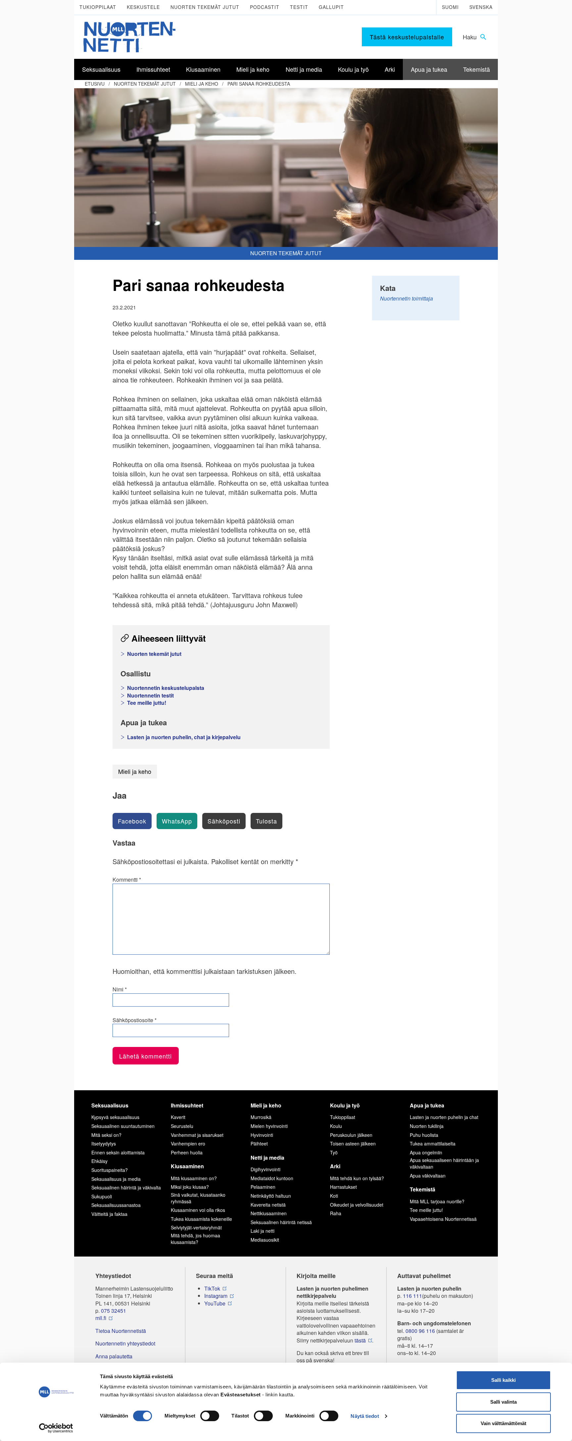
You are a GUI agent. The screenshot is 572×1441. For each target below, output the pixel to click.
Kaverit (178, 1117)
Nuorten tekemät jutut (204, 7)
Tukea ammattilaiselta (432, 1143)
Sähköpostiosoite (135, 1020)
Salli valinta (503, 1402)
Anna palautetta (113, 1356)
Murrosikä (261, 1117)
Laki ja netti (262, 1230)
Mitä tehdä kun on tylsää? (357, 1178)
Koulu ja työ (345, 1105)
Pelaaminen (263, 1186)
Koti (334, 1195)
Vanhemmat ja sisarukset (197, 1135)
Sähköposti (224, 821)
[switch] (209, 1416)
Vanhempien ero (188, 1143)
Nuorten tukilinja (427, 1126)
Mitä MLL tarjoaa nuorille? (437, 1201)
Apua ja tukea (427, 1105)
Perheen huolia (187, 1152)
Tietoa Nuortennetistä (120, 1331)
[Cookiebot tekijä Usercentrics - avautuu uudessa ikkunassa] (56, 1428)
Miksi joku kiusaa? (190, 1186)
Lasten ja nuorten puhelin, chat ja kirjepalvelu (184, 737)
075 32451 (113, 1310)
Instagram (215, 1296)
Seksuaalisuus (109, 1105)
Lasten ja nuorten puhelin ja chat (444, 1117)
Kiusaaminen (187, 1166)
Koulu (336, 1126)
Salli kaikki (503, 1380)
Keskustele (143, 7)
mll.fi (100, 1318)
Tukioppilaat (97, 7)
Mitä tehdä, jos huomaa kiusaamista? (195, 1238)
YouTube (214, 1303)
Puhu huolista (424, 1135)
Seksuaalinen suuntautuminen (123, 1126)
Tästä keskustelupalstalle (407, 36)
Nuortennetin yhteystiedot (125, 1343)
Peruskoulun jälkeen (351, 1135)
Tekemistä (422, 1189)
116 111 (412, 1296)
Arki (335, 1166)
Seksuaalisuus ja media (116, 1179)
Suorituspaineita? (109, 1170)
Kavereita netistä (268, 1204)
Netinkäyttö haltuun (271, 1195)
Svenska (481, 7)
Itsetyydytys (103, 1143)
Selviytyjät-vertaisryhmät (196, 1227)
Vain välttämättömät (503, 1423)
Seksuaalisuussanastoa (116, 1205)
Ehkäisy (99, 1161)
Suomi (450, 7)
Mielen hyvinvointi (269, 1126)
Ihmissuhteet (187, 1105)
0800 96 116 (420, 1331)
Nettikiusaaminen (269, 1213)
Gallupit (331, 7)
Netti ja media (267, 1157)
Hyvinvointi (262, 1135)
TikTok (212, 1288)
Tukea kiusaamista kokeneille (201, 1219)
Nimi (120, 989)
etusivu (95, 83)
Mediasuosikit (265, 1239)
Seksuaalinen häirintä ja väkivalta (126, 1187)
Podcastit (264, 7)
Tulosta (266, 821)
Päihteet (259, 1143)
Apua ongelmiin (426, 1152)
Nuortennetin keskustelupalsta (165, 688)
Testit (299, 7)
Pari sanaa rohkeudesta (258, 83)
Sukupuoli (101, 1196)
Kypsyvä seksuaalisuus (115, 1117)
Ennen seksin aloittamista (118, 1152)
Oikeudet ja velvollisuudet (356, 1204)
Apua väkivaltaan (428, 1175)
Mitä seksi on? (106, 1135)
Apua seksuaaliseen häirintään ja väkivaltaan (444, 1163)
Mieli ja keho (201, 83)
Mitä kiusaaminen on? (194, 1178)
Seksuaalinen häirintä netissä (281, 1222)
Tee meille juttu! (146, 702)
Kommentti (127, 879)
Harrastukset (343, 1186)
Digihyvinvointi (265, 1169)
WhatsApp (177, 821)
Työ (334, 1152)
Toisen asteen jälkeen (353, 1143)
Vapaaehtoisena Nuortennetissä (443, 1219)
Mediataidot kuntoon (272, 1178)
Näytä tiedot (365, 1416)
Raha (335, 1213)
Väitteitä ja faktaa (109, 1214)
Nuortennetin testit (150, 695)
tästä (360, 1340)
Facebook (132, 821)
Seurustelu (182, 1126)
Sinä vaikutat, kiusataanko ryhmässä (198, 1198)
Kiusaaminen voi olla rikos (198, 1210)
